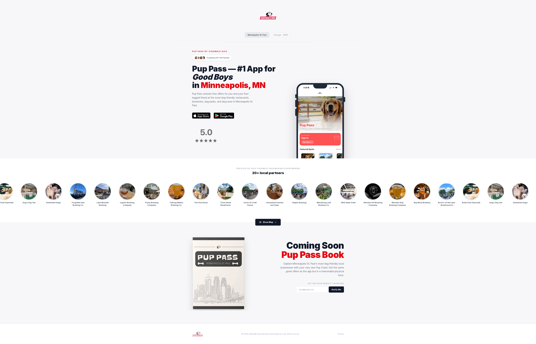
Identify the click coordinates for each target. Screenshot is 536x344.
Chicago (281, 35)
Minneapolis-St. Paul (257, 35)
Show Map (268, 222)
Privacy (341, 334)
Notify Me (336, 289)
